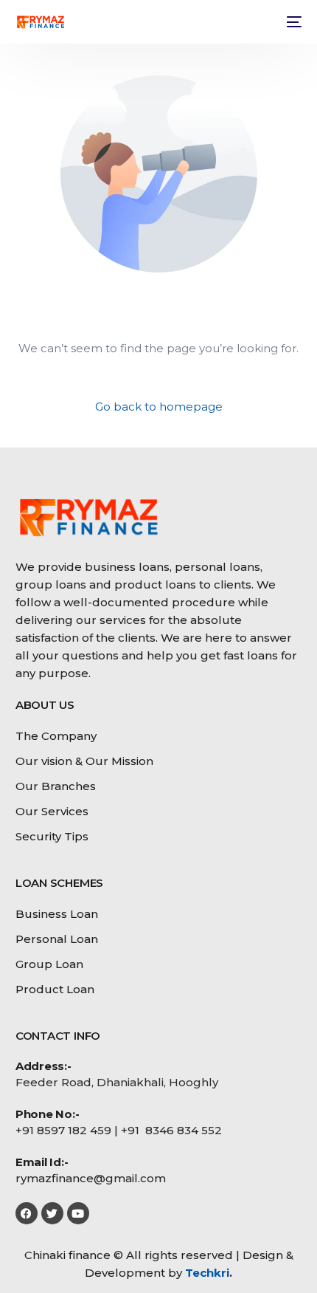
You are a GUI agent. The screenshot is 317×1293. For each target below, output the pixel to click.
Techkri (207, 1273)
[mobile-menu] (293, 22)
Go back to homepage (159, 406)
